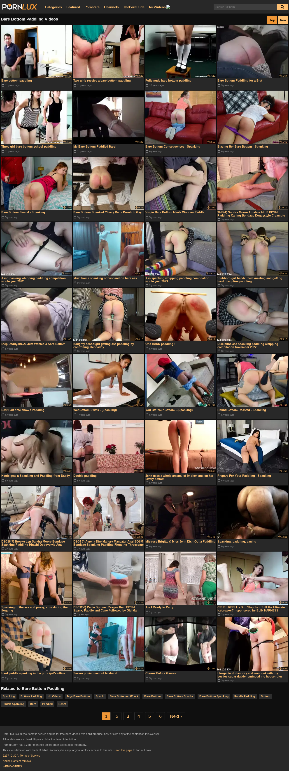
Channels (111, 7)
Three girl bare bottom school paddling (28, 146)
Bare (33, 704)
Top (272, 20)
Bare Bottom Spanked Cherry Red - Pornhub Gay (107, 212)
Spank (100, 696)
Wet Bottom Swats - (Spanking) (95, 410)
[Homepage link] (19, 7)
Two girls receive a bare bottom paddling (102, 80)
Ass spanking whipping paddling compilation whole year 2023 (177, 279)
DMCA (14, 755)
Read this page (123, 750)
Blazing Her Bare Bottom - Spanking (242, 146)
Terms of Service (30, 755)
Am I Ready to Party (159, 607)
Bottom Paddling (31, 696)
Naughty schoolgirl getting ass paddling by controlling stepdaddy (103, 345)
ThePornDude (133, 7)
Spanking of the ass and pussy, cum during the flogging (34, 609)
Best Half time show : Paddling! (23, 410)
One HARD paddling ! (160, 344)
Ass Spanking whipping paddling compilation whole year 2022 (33, 279)
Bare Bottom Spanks (180, 696)
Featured (73, 7)
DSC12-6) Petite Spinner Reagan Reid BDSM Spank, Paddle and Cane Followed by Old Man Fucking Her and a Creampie (105, 609)
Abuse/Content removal (17, 761)
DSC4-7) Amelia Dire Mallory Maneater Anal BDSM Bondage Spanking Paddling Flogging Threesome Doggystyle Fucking (108, 543)
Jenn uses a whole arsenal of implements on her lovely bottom (179, 477)
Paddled (47, 704)
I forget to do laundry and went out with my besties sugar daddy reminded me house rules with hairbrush (249, 675)
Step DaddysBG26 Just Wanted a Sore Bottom (33, 344)
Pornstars (92, 7)
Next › (176, 716)
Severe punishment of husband (95, 673)
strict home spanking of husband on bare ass (105, 278)
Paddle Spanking (13, 704)
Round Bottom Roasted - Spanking (241, 410)
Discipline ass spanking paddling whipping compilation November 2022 (247, 345)
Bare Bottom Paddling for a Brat (239, 80)
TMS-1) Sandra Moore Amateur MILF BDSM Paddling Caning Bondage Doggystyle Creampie (251, 214)
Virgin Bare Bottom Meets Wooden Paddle (174, 212)
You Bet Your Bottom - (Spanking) (169, 410)
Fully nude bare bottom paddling (168, 80)
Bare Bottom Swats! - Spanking (23, 212)
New (283, 20)
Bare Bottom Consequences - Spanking (172, 146)
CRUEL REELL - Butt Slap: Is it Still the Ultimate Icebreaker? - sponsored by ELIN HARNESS (251, 609)
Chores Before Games (160, 673)
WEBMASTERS (12, 766)
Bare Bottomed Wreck (124, 696)
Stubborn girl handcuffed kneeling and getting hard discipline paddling (249, 279)
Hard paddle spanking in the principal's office (33, 673)
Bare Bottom (152, 696)
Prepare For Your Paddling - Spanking (244, 475)
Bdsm (62, 704)
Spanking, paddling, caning (236, 541)
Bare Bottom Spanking (213, 696)
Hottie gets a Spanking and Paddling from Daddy (35, 475)
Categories (53, 7)
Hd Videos (54, 696)
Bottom (265, 696)
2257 (6, 755)
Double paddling (85, 475)
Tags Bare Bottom (78, 696)
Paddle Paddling (244, 696)
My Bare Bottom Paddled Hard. (95, 146)
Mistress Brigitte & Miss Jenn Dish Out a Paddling (180, 541)
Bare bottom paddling (16, 80)
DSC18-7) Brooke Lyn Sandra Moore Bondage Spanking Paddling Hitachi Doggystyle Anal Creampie (33, 543)
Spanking (9, 696)
